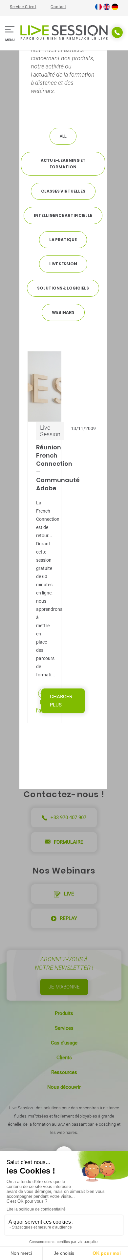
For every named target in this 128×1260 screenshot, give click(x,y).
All (63, 136)
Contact (58, 7)
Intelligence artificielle (63, 215)
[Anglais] (106, 9)
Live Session (63, 264)
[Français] (98, 9)
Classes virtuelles (63, 191)
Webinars (63, 312)
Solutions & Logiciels (63, 288)
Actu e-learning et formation (63, 164)
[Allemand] (115, 9)
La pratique (63, 239)
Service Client (23, 7)
